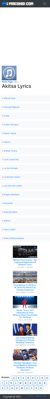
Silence (7, 220)
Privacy (31, 396)
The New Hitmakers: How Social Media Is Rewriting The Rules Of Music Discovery (25, 366)
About (44, 396)
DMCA (38, 396)
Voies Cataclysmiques (14, 238)
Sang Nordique (10, 212)
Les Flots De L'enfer (13, 185)
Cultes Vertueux (11, 124)
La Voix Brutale (11, 168)
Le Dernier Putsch (12, 177)
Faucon (7, 142)
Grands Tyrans (10, 151)
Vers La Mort (10, 229)
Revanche (8, 203)
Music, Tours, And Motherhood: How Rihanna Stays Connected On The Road (25, 313)
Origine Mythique (11, 194)
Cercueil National (12, 107)
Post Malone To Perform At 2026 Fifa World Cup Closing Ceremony (25, 287)
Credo (6, 116)
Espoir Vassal (10, 133)
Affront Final (9, 98)
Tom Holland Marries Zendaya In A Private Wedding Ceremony (25, 340)
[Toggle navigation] (44, 3)
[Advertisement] (25, 34)
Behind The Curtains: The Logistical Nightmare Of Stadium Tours (25, 262)
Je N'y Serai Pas (11, 159)
